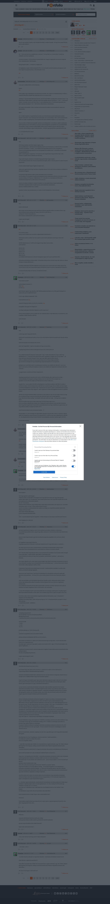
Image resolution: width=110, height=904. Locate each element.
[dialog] (55, 452)
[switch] (74, 450)
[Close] (80, 426)
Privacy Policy (63, 477)
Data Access (55, 477)
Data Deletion (46, 477)
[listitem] (55, 447)
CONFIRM (44, 472)
